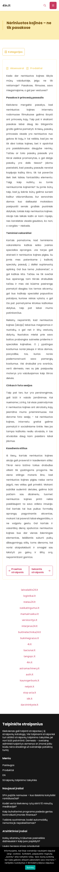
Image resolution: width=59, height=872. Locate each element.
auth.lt (29, 674)
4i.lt (30, 644)
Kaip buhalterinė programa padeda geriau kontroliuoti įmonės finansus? (27, 813)
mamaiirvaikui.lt (29, 614)
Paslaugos (8, 765)
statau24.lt (29, 602)
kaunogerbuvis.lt (29, 680)
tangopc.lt (29, 656)
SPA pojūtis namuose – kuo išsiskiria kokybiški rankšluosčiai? (28, 797)
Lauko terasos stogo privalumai (20, 846)
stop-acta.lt (29, 692)
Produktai (8, 770)
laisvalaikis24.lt (29, 589)
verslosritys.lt (29, 620)
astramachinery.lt (29, 668)
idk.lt (29, 698)
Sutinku (30, 867)
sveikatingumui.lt (29, 608)
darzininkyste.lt (29, 704)
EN (3, 775)
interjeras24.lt (30, 626)
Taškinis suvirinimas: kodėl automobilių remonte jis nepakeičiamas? (25, 821)
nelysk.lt (29, 686)
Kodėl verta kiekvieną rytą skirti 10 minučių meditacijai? (27, 805)
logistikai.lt (29, 595)
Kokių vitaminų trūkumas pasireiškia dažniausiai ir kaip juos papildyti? (23, 839)
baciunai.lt (29, 650)
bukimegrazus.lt (29, 638)
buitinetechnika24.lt (29, 632)
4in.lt (29, 662)
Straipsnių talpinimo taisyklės (19, 780)
